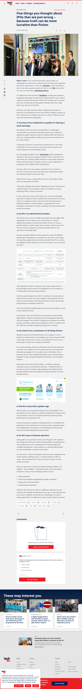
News (18, 3)
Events (69, 662)
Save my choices (32, 579)
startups (34, 502)
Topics (23, 3)
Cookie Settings (72, 667)
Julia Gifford (8, 626)
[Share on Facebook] (4, 89)
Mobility (59, 614)
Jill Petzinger (59, 626)
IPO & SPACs (20, 10)
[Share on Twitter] (4, 92)
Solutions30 (44, 154)
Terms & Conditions (73, 671)
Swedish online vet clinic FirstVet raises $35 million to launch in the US (49, 639)
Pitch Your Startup (60, 671)
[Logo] (10, 3)
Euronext (46, 86)
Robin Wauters (34, 626)
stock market (21, 506)
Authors (57, 664)
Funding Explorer (39, 3)
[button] (41, 266)
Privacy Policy (71, 669)
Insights (29, 3)
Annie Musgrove (39, 647)
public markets (42, 506)
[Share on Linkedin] (4, 95)
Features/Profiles (22, 502)
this (54, 88)
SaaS (30, 667)
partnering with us (41, 91)
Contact (57, 673)
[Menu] (4, 4)
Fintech (31, 662)
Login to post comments (41, 547)
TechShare (43, 95)
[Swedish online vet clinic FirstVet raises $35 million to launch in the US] (25, 641)
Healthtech (32, 664)
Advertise (57, 669)
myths (31, 506)
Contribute (58, 667)
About (56, 662)
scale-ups (44, 502)
